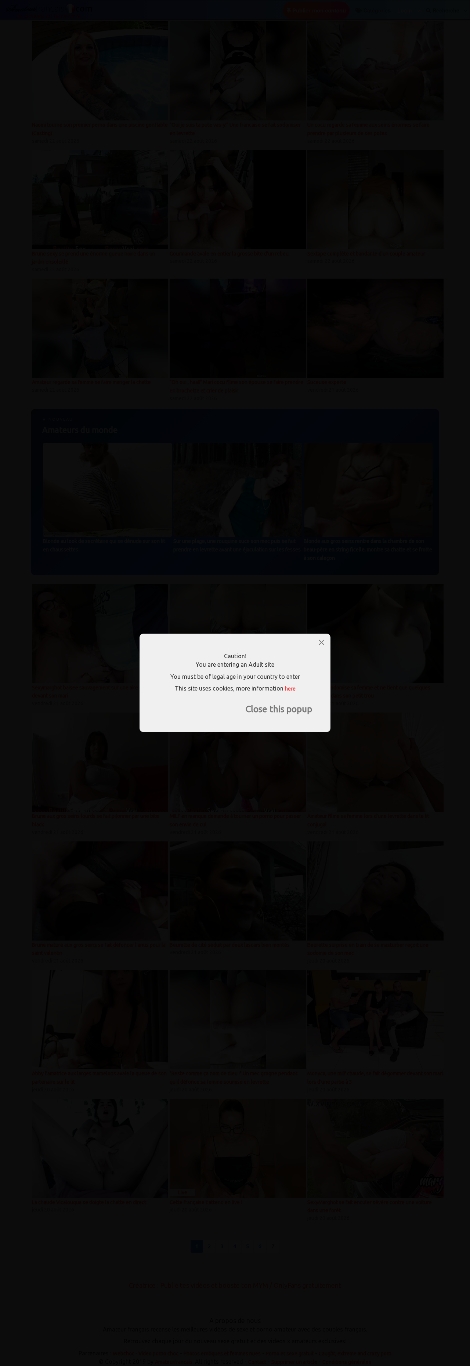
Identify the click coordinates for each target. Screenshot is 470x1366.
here (290, 689)
